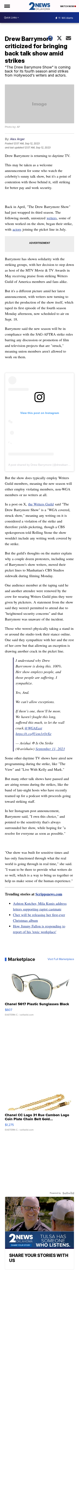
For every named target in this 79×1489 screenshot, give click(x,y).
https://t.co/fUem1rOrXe (33, 733)
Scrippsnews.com (48, 894)
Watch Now (67, 6)
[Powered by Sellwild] (68, 1193)
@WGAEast (33, 728)
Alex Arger (17, 139)
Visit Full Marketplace (61, 959)
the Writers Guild (41, 504)
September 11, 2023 (50, 748)
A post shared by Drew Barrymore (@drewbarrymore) (42, 464)
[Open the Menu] (7, 6)
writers (52, 217)
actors (17, 229)
